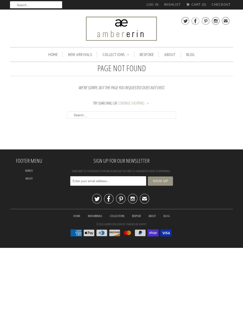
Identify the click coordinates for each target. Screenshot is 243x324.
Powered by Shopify (136, 224)
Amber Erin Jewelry (114, 224)
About (170, 54)
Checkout (221, 4)
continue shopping (131, 103)
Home (53, 54)
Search (29, 170)
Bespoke (147, 54)
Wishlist (172, 4)
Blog (190, 54)
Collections (114, 54)
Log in (153, 4)
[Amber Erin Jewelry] (121, 29)
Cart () (198, 4)
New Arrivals (80, 54)
